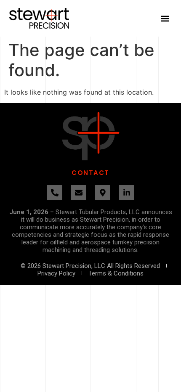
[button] (165, 18)
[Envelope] (78, 192)
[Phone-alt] (54, 192)
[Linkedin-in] (126, 192)
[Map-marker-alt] (102, 192)
